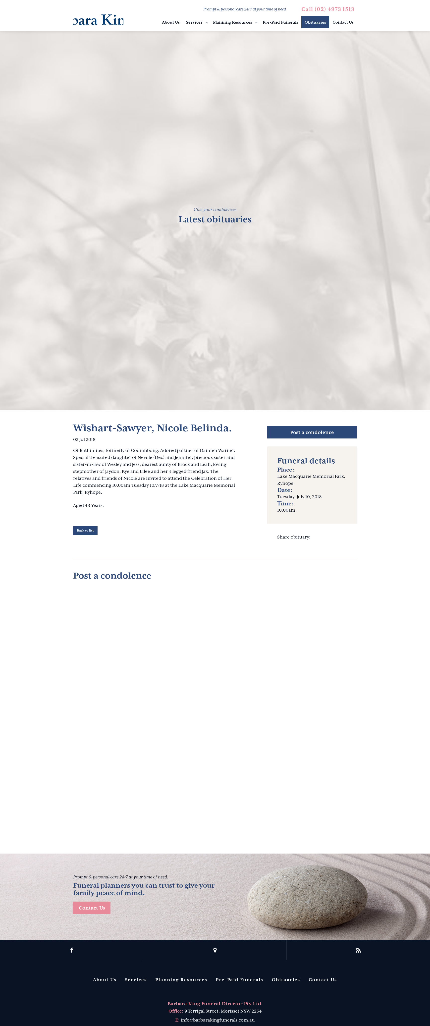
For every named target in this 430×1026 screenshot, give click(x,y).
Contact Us (343, 22)
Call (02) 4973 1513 (327, 9)
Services (194, 22)
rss (358, 950)
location (215, 950)
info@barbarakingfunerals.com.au (218, 1020)
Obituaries (315, 22)
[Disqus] (215, 648)
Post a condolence (312, 432)
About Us (171, 22)
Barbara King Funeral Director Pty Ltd (98, 16)
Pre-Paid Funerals (280, 22)
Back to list (85, 530)
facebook (71, 950)
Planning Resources (232, 22)
